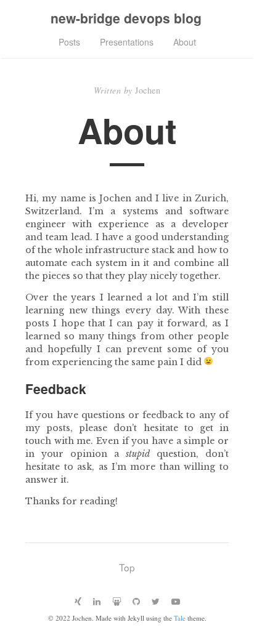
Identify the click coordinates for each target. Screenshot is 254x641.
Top (127, 567)
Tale (180, 618)
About (184, 42)
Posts (69, 42)
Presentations (127, 42)
